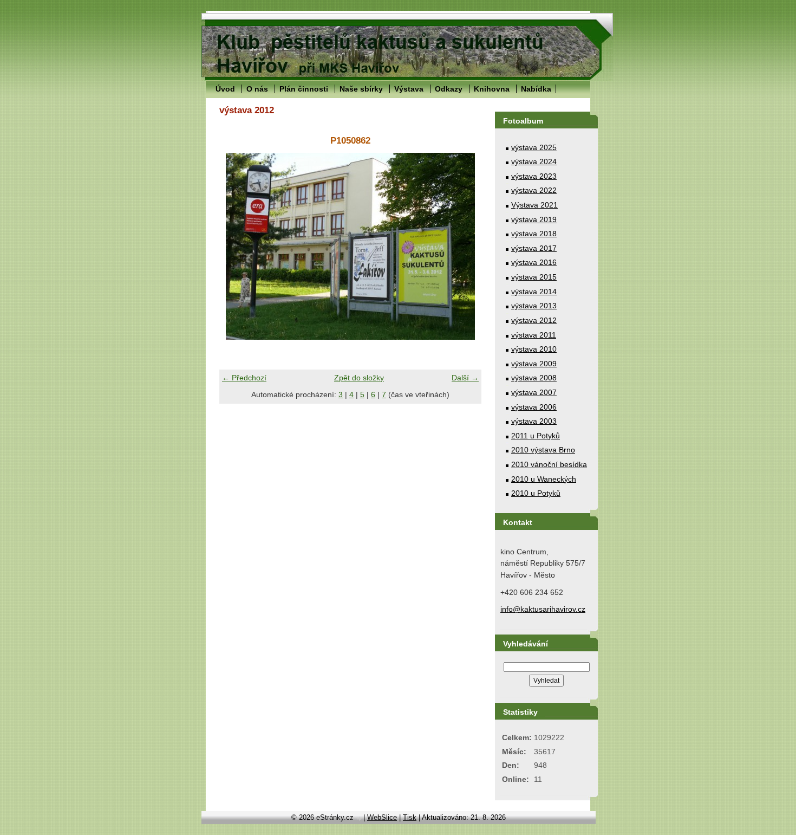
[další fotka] (464, 246)
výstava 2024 (534, 161)
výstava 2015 (534, 277)
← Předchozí (244, 377)
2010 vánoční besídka (549, 464)
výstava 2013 (534, 305)
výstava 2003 (534, 421)
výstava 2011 (533, 335)
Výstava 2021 (534, 204)
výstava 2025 (534, 147)
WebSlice (382, 817)
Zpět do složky (359, 377)
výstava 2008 (534, 377)
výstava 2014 (534, 291)
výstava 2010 (534, 349)
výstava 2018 (534, 233)
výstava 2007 (534, 392)
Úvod (225, 89)
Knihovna (492, 89)
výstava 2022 (534, 190)
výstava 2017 (534, 248)
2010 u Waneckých (543, 479)
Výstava (408, 89)
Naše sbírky (361, 89)
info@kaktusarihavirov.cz (542, 609)
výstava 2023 (534, 176)
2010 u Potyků (535, 493)
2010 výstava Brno (543, 449)
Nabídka (536, 89)
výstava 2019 (534, 219)
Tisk (409, 817)
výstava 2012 (534, 320)
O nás (257, 89)
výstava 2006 (534, 407)
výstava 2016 (534, 262)
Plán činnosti (303, 89)
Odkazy (448, 89)
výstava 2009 (534, 363)
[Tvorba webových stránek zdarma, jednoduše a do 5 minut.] (359, 818)
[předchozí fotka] (237, 246)
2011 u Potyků (535, 435)
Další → (465, 377)
